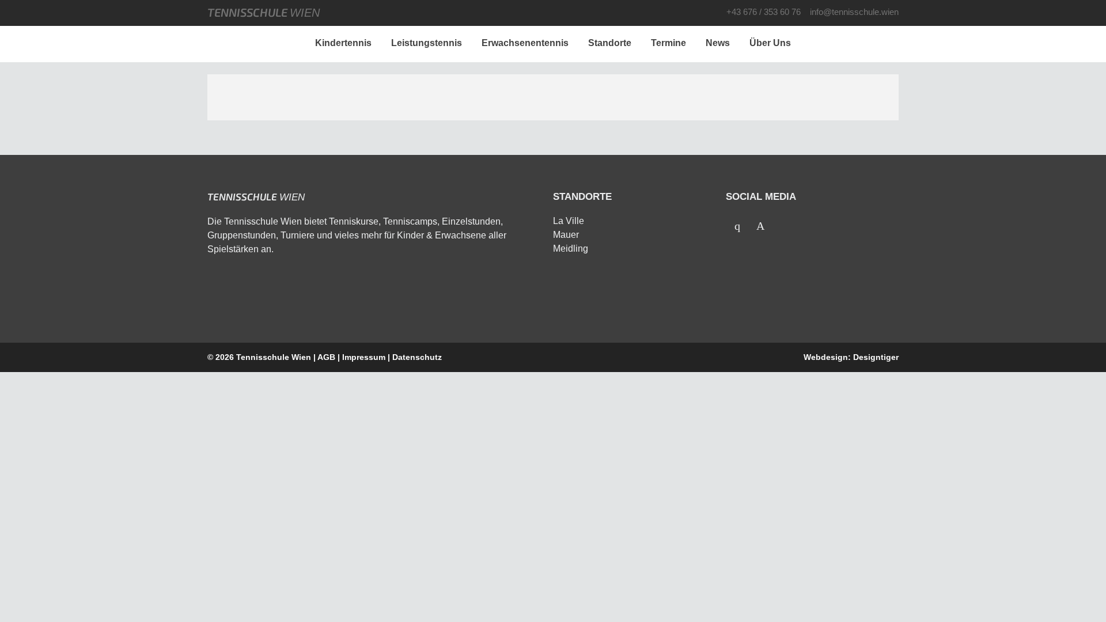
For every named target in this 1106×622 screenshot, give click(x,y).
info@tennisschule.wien (854, 12)
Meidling (570, 248)
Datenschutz (417, 357)
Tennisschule (263, 12)
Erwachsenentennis (525, 43)
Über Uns (770, 43)
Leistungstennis (426, 43)
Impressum (363, 357)
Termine (668, 43)
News (718, 43)
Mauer (566, 235)
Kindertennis (343, 43)
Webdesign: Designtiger (851, 357)
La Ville (568, 221)
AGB (326, 357)
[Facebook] (737, 225)
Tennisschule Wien (273, 357)
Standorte (609, 43)
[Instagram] (760, 225)
